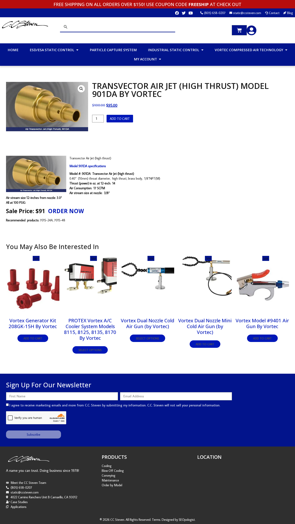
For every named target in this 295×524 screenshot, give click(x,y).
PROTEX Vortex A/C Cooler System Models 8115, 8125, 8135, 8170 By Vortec (90, 329)
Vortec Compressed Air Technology (249, 50)
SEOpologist (187, 520)
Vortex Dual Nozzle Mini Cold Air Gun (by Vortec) (205, 326)
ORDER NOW (66, 211)
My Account (145, 59)
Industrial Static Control (173, 50)
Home (13, 50)
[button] (81, 88)
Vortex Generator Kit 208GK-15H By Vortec (33, 323)
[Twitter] (184, 13)
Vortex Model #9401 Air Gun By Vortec (262, 323)
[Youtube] (190, 13)
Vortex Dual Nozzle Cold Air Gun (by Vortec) (147, 323)
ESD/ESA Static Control (52, 50)
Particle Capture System (113, 50)
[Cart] (239, 30)
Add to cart (120, 119)
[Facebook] (177, 13)
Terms (156, 520)
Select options (90, 350)
